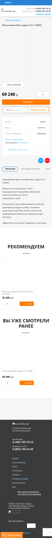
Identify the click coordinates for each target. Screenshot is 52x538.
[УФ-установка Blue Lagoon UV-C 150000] (18, 352)
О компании (17, 470)
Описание (10, 169)
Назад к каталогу (13, 20)
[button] (11, 535)
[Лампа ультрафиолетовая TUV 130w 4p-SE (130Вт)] (18, 273)
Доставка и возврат (20, 478)
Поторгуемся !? (23, 143)
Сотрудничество (23, 2)
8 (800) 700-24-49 (43, 11)
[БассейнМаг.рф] (9, 11)
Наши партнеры (19, 482)
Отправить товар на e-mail (18, 150)
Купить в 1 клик (38, 109)
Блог (14, 487)
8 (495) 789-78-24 (43, 8)
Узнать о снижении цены (14, 139)
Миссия (15, 458)
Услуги (41, 2)
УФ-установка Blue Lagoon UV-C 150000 (17, 371)
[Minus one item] (38, 94)
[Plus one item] (47, 94)
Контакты (16, 474)
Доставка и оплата (30, 169)
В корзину (28, 102)
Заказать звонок (43, 14)
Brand (27, 532)
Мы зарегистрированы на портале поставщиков (29, 493)
